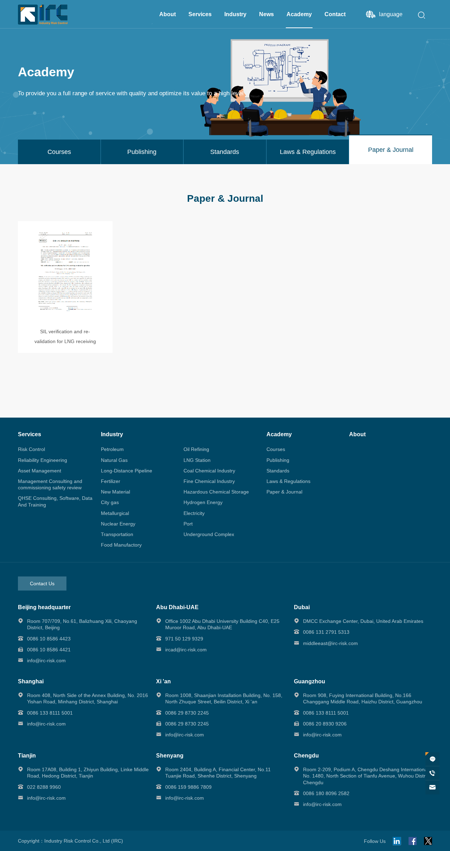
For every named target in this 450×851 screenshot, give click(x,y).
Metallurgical (115, 513)
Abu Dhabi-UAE (177, 607)
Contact (335, 14)
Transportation (117, 534)
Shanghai (31, 681)
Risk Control (31, 449)
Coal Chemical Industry (209, 470)
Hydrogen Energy (203, 502)
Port (188, 524)
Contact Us (42, 583)
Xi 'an (163, 681)
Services (200, 14)
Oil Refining (196, 449)
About (167, 14)
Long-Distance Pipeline (126, 470)
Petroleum (112, 449)
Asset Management (39, 470)
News (266, 14)
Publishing (277, 460)
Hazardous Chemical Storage (216, 492)
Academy (299, 14)
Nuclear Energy (118, 524)
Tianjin (27, 756)
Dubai (302, 607)
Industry (235, 14)
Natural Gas (114, 460)
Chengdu (306, 756)
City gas (110, 502)
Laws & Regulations (288, 481)
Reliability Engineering (42, 460)
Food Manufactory (121, 545)
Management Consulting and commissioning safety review (50, 484)
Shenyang (170, 756)
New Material (115, 492)
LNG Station (197, 460)
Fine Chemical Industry (209, 481)
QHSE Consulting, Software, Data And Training (55, 501)
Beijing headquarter (44, 607)
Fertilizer (110, 481)
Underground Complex (209, 534)
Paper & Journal (284, 492)
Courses (275, 449)
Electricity (194, 513)
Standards (277, 470)
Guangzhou (309, 681)
